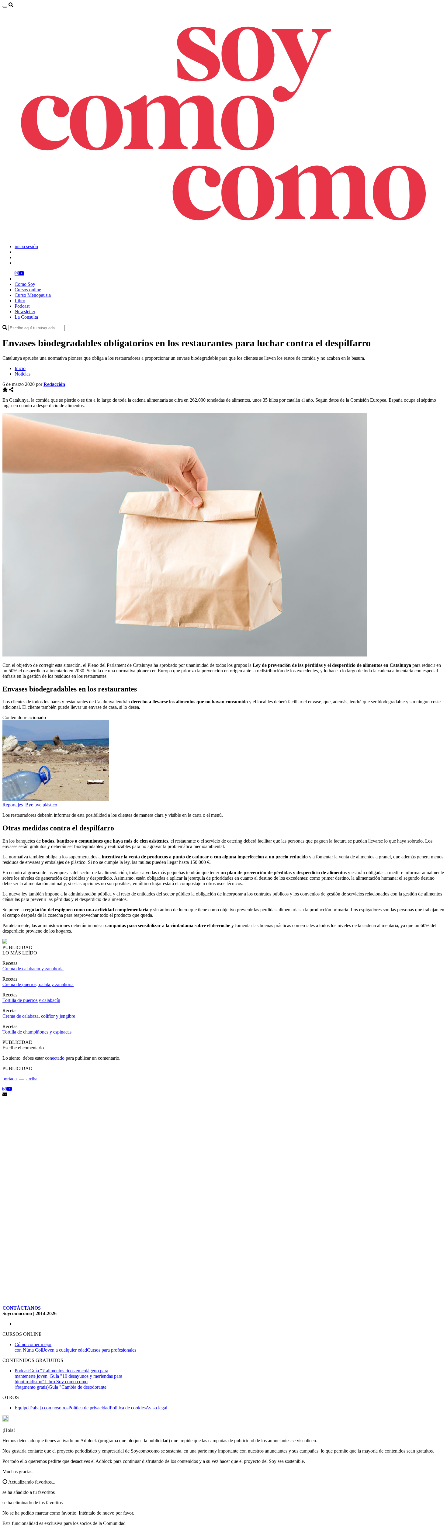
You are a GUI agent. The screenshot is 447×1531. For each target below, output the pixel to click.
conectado (54, 1058)
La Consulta (26, 317)
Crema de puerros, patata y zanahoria (38, 984)
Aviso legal (156, 1407)
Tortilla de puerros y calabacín (31, 1000)
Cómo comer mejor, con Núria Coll (34, 1347)
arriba (31, 1078)
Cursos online (28, 289)
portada (10, 1078)
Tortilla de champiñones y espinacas (36, 1031)
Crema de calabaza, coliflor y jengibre (38, 1016)
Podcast (22, 306)
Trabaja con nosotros (48, 1407)
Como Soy (25, 284)
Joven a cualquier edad (65, 1350)
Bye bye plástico (41, 804)
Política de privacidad (89, 1407)
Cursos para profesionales (111, 1350)
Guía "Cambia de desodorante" (79, 1387)
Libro (20, 300)
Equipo (22, 1407)
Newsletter (25, 311)
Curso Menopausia (33, 295)
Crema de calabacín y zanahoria (33, 968)
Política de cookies (128, 1407)
